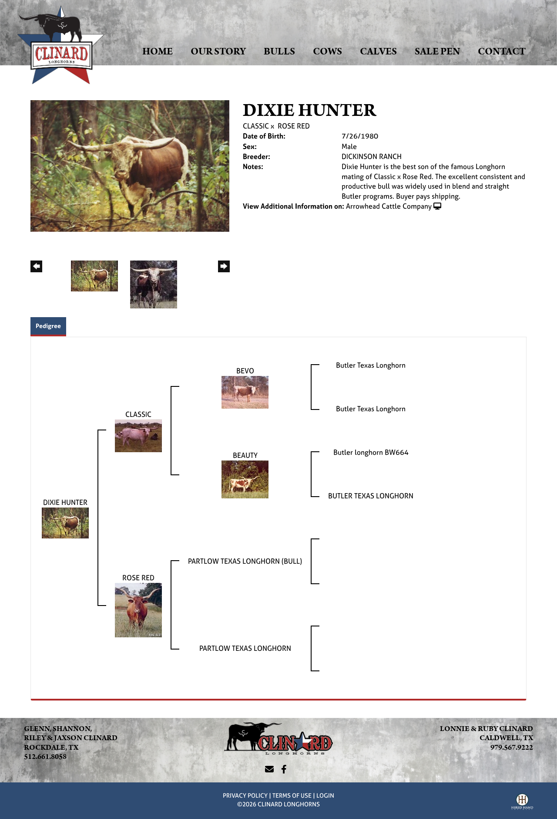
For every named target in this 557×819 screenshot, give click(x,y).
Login (325, 795)
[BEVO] (244, 391)
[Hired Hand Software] (522, 802)
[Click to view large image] (129, 165)
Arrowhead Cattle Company (389, 206)
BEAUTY (245, 455)
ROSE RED (294, 126)
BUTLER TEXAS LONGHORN (370, 496)
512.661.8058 (45, 756)
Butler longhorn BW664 (371, 452)
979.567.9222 (511, 747)
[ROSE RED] (138, 609)
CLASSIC (256, 126)
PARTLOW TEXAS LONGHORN (245, 648)
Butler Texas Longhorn (371, 365)
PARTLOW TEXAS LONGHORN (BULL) (245, 561)
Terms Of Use (292, 795)
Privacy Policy (245, 795)
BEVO (245, 371)
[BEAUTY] (244, 478)
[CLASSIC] (138, 435)
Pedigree (48, 326)
